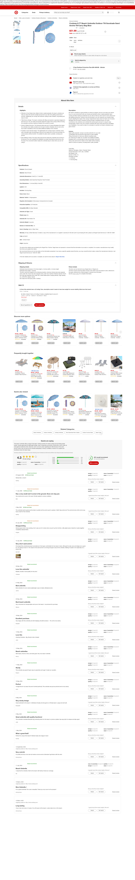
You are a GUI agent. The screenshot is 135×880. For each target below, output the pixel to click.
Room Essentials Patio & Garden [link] (73, 432)
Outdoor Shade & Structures (39, 18)
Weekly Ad (110, 7)
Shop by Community (72, 2)
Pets (119, 1)
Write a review (94, 463)
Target (15, 18)
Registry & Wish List (100, 7)
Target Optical (81, 2)
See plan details (81, 69)
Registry (28, 4)
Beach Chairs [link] (98, 432)
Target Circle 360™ (87, 7)
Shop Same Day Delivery (19, 4)
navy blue (75, 41)
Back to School (15, 1)
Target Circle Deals (125, 2)
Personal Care (104, 1)
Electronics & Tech (21, 2)
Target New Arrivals (5, 1)
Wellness (126, 1)
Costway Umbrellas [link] (59, 432)
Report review (115, 482)
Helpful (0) (33, 295)
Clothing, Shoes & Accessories (38, 1)
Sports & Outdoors (113, 1)
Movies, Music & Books (40, 2)
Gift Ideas (58, 2)
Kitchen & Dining (59, 1)
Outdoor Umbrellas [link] (48, 432)
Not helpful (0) (40, 295)
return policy (76, 273)
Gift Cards (63, 2)
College (21, 1)
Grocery (78, 1)
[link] (73, 28)
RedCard (32, 4)
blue (71, 40)
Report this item (73, 74)
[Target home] (16, 12)
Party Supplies (51, 2)
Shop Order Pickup (6, 4)
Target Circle (38, 4)
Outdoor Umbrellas (52, 18)
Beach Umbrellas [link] (37, 432)
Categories (25, 12)
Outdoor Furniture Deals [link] (88, 432)
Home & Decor (51, 1)
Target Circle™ (64, 7)
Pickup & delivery (44, 12)
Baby (94, 1)
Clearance (92, 2)
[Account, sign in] (111, 12)
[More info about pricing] (105, 31)
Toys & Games (12, 2)
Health (122, 1)
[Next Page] (119, 41)
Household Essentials (87, 1)
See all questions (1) (26, 305)
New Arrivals (98, 2)
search (102, 12)
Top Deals (117, 2)
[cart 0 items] (119, 12)
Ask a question (39, 305)
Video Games (30, 2)
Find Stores (45, 4)
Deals (87, 2)
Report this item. (60, 256)
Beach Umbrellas (63, 18)
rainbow (79, 40)
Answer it (24, 300)
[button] (73, 28)
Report (45, 295)
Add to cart (73, 50)
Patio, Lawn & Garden (70, 1)
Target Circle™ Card (75, 7)
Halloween (27, 1)
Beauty (98, 1)
